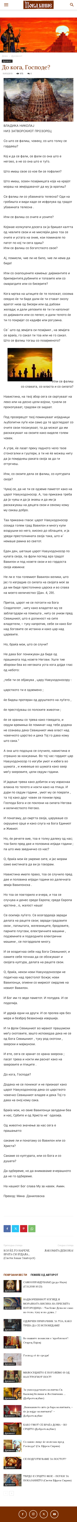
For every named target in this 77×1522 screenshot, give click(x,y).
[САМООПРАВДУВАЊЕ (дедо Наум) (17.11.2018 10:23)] (12, 1286)
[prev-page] (6, 1493)
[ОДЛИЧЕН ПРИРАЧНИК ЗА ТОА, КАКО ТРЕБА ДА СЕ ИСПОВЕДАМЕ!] (12, 1325)
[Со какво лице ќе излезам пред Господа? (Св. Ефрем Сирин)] (12, 1446)
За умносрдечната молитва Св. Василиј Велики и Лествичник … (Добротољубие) (44, 1394)
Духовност (16, 55)
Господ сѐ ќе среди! (36, 1355)
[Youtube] (54, 1514)
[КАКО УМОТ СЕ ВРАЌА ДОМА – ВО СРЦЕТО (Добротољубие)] (12, 1429)
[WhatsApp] (31, 1228)
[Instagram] (33, 1514)
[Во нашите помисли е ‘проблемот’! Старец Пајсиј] (12, 1342)
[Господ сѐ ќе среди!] (12, 1359)
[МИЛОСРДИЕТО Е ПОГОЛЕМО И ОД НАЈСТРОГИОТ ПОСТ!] (12, 1376)
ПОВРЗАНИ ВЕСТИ (15, 1275)
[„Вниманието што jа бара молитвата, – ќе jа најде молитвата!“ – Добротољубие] (12, 1411)
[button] (6, 5)
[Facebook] (7, 1228)
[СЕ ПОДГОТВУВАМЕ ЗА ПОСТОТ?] (12, 1463)
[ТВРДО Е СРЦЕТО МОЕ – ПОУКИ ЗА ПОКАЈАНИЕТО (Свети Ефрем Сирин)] (12, 1480)
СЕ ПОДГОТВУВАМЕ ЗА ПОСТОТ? (44, 1459)
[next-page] (11, 1493)
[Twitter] (15, 1228)
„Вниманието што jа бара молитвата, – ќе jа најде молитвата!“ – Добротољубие (48, 1411)
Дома (5, 55)
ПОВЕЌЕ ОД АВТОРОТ (44, 1275)
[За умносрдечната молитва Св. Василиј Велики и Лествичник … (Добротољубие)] (12, 1394)
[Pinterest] (23, 1228)
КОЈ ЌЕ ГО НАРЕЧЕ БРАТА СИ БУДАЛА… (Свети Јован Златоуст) (19, 1254)
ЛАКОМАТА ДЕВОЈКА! (58, 1250)
